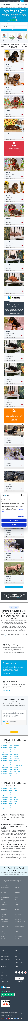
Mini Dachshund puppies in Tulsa (8, 747)
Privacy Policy (8, 1013)
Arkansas (20, 7)
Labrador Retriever (18, 914)
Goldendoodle (4, 909)
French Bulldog (4, 904)
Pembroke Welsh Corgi (19, 926)
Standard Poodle (18, 938)
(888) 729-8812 (20, 4)
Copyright (3, 1013)
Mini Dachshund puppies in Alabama (9, 805)
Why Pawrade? (18, 953)
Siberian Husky (4, 938)
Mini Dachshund (14, 7)
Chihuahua (3, 899)
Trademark (20, 1013)
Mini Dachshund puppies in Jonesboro (9, 767)
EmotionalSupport (20, 40)
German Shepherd (4, 907)
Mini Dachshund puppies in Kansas (9, 793)
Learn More (6, 655)
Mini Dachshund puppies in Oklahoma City (10, 760)
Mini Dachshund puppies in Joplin (8, 749)
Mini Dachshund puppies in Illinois (9, 801)
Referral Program (5, 981)
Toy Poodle (3, 941)
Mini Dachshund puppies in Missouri (9, 790)
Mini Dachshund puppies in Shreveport (10, 762)
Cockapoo (17, 899)
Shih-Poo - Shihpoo (18, 936)
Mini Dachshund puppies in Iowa (8, 803)
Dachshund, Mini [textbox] (6, 24)
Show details (21, 516)
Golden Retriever (18, 907)
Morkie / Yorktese (4, 926)
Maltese (2, 916)
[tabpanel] (14, 717)
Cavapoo (16, 897)
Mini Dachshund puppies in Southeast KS (10, 758)
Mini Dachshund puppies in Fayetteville (10, 745)
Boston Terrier (4, 894)
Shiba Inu (17, 933)
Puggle (16, 931)
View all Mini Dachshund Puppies (14, 587)
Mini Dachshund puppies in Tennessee (9, 799)
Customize (13, 524)
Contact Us (17, 959)
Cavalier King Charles (5, 897)
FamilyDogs (12, 40)
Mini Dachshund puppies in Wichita (9, 773)
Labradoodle (3, 914)
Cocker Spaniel (4, 902)
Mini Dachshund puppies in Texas (8, 797)
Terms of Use (14, 1013)
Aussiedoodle (17, 885)
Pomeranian (3, 929)
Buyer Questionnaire (5, 959)
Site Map (17, 962)
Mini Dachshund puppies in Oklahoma (9, 788)
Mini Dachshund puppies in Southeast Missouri (11, 775)
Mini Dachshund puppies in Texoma (9, 764)
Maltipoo (17, 916)
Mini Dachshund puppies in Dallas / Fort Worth (11, 771)
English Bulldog (18, 902)
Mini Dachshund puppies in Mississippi (10, 795)
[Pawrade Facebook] (16, 972)
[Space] (5, 986)
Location (21, 962)
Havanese (3, 911)
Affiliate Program (4, 975)
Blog (2, 972)
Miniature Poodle (4, 924)
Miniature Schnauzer (19, 924)
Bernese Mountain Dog (19, 890)
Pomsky (16, 929)
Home (2, 7)
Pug (2, 931)
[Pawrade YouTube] (25, 972)
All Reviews (14, 732)
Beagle (2, 890)
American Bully (4, 885)
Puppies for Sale (7, 7)
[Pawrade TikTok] (22, 972)
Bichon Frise (3, 892)
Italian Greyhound (18, 911)
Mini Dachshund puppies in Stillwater (9, 756)
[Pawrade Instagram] (19, 972)
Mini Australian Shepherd (20, 921)
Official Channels (18, 969)
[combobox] (13, 24)
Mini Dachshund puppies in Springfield (9, 754)
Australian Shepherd (5, 887)
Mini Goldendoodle (5, 921)
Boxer (16, 894)
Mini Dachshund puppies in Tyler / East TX (10, 769)
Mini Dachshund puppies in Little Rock (9, 751)
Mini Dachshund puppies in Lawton (9, 776)
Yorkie (16, 941)
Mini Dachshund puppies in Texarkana (9, 752)
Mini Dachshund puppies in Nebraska (9, 806)
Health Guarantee (14, 155)
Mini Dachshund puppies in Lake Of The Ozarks (11, 765)
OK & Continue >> (14, 520)
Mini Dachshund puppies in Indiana (9, 808)
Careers (2, 978)
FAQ (16, 956)
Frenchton (17, 904)
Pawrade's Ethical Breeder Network (8, 1015)
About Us (3, 969)
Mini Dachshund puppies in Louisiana (9, 792)
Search (14, 30)
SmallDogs (4, 40)
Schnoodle (3, 933)
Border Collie (17, 892)
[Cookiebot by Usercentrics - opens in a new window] (21, 495)
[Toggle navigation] (25, 4)
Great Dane (17, 909)
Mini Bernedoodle (4, 919)
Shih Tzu (2, 936)
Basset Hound (18, 887)
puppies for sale (6, 635)
